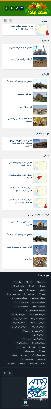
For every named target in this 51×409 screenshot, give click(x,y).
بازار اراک (28, 259)
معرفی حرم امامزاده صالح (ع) (20, 47)
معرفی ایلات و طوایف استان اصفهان (20, 176)
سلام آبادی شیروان (38, 323)
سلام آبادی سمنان (38, 319)
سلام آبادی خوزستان (37, 314)
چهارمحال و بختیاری (37, 363)
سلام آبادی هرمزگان (19, 327)
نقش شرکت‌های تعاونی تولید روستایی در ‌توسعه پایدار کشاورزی (20, 143)
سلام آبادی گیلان (38, 343)
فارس (24, 355)
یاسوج (11, 363)
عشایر (42, 351)
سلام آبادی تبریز (39, 306)
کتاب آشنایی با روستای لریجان (19, 247)
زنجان (42, 294)
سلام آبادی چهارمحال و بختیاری (34, 331)
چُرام (22, 363)
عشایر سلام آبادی (38, 355)
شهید (42, 347)
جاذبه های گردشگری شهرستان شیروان (19, 223)
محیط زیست (27, 359)
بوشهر (42, 286)
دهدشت (31, 290)
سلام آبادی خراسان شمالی (35, 310)
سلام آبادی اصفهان (19, 298)
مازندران (41, 359)
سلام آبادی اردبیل (38, 298)
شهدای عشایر (21, 343)
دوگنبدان (18, 290)
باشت (29, 282)
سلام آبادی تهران (21, 306)
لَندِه (14, 355)
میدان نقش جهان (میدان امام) (19, 81)
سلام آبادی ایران (38, 302)
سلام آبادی (29, 294)
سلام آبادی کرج (39, 335)
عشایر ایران (29, 351)
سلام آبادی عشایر (19, 323)
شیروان (21, 347)
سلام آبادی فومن (38, 327)
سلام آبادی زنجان (18, 314)
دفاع (42, 290)
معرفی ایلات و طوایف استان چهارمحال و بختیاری (20, 189)
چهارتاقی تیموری (25, 94)
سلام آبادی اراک (13, 294)
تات (31, 286)
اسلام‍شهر (41, 282)
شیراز (32, 347)
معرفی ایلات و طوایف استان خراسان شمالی (20, 164)
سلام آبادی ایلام (21, 302)
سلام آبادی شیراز (20, 319)
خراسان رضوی (19, 286)
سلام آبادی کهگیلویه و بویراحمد (34, 339)
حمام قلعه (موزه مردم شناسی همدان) (20, 120)
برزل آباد (17, 282)
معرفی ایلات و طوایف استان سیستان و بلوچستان (21, 27)
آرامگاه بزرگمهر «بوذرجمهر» (21, 59)
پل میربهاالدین (26, 106)
